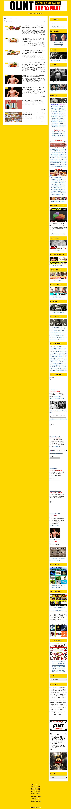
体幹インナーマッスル (58, 44)
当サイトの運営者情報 (35, 788)
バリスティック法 (54, 339)
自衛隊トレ (64, 351)
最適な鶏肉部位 (62, 182)
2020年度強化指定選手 (54, 525)
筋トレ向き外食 (62, 180)
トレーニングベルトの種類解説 (58, 665)
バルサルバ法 (62, 339)
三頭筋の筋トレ (54, 120)
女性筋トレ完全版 (62, 90)
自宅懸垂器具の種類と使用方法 (58, 666)
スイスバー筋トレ (62, 349)
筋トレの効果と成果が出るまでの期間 (58, 162)
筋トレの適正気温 (54, 161)
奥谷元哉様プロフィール (55, 436)
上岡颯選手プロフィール (55, 513)
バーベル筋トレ (54, 114)
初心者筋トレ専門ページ (58, 297)
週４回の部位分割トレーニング (58, 135)
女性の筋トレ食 (62, 179)
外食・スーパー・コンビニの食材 (58, 192)
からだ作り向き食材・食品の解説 (58, 194)
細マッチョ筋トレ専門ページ (58, 265)
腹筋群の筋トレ (54, 125)
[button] (45, 21)
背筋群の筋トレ (54, 121)
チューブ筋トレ (54, 109)
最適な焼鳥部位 (62, 186)
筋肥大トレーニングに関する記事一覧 (58, 368)
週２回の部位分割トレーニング (58, 131)
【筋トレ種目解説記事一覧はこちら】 (58, 60)
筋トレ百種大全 (54, 106)
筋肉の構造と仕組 (54, 154)
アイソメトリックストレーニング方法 (58, 346)
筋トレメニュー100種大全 (58, 81)
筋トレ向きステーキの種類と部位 (58, 189)
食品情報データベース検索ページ (58, 233)
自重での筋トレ (54, 108)
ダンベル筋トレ (54, 111)
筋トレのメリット (54, 157)
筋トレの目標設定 (62, 157)
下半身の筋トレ (54, 126)
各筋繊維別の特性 (54, 155)
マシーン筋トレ (54, 113)
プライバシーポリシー (35, 786)
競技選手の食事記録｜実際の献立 (58, 201)
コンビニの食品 (54, 180)
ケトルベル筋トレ (54, 349)
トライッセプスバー (54, 353)
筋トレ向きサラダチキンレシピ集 (58, 187)
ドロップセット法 (62, 330)
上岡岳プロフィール (54, 389)
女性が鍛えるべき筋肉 (58, 45)
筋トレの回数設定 (54, 149)
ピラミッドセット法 (54, 330)
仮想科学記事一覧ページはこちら (58, 587)
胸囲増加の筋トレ (62, 356)
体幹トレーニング (54, 354)
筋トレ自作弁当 (54, 182)
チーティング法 (62, 327)
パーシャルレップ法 (61, 328)
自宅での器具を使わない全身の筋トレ (58, 365)
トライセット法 (62, 335)
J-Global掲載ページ (57, 396)
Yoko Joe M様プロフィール (55, 491)
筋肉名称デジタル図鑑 (58, 42)
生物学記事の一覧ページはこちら (58, 585)
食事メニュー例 (54, 179)
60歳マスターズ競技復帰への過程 (57, 398)
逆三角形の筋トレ (54, 356)
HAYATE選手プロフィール (55, 539)
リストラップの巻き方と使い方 (58, 661)
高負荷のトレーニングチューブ (58, 668)
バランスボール (63, 353)
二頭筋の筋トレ (54, 123)
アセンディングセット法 (56, 332)
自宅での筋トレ (62, 106)
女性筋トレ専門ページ (58, 280)
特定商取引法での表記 (35, 793)
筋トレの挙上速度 (54, 152)
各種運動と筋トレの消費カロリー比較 (58, 164)
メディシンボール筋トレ (55, 351)
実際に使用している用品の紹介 (58, 671)
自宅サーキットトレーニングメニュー (58, 361)
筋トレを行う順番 (62, 150)
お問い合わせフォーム (35, 784)
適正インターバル (62, 161)
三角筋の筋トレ (54, 118)
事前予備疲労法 (63, 337)
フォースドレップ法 (54, 327)
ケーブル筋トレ (53, 348)
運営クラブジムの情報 (35, 789)
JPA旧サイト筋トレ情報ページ (56, 453)
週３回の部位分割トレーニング (58, 133)
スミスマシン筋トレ (62, 348)
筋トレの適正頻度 (62, 149)
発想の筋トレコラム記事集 (58, 312)
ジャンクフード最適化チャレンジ (58, 191)
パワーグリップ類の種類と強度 (58, 663)
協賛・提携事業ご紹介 (35, 791)
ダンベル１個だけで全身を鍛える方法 (58, 363)
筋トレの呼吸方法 (54, 150)
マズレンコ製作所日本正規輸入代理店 (58, 607)
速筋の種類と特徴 (62, 155)
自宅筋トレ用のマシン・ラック (58, 670)
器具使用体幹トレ (62, 354)
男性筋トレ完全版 (54, 90)
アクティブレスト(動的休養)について (58, 166)
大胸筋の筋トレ (54, 116)
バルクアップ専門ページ (58, 250)
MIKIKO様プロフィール (54, 468)
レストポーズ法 (53, 328)
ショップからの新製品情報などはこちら (58, 610)
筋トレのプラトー (54, 159)
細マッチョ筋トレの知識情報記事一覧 (58, 370)
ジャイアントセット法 (54, 337)
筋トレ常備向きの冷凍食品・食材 (58, 177)
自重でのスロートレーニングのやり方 (58, 358)
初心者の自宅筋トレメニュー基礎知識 (58, 366)
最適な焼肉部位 (54, 186)
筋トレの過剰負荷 (62, 159)
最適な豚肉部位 (62, 184)
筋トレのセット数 (62, 152)
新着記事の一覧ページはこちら (58, 26)
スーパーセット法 (61, 333)
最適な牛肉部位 (54, 184)
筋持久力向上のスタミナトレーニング (58, 360)
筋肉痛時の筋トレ (62, 154)
